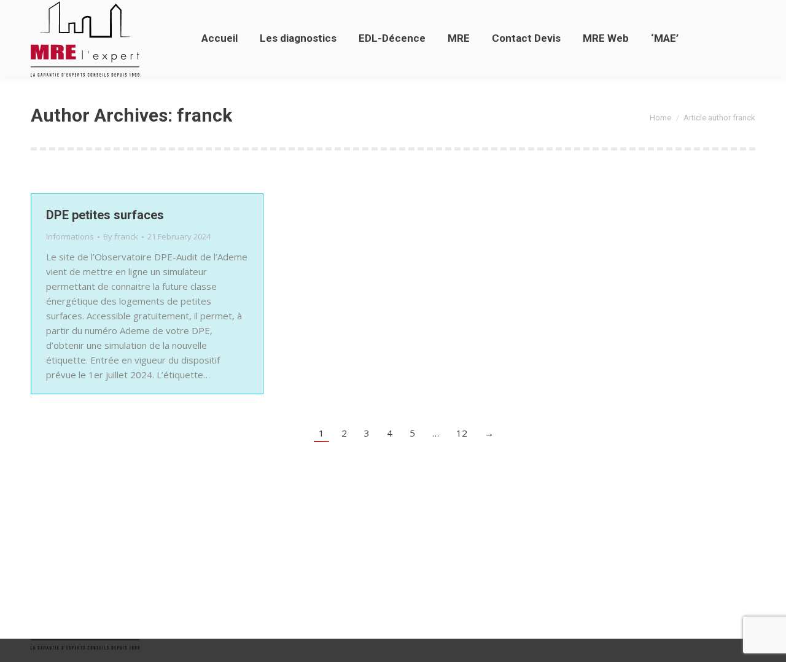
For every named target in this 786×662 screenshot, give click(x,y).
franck (204, 115)
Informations (70, 236)
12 (461, 433)
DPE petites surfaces (105, 215)
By (120, 236)
